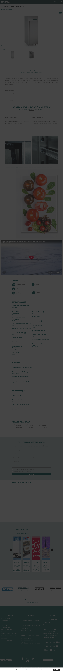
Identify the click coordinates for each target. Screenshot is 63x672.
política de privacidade (47, 669)
